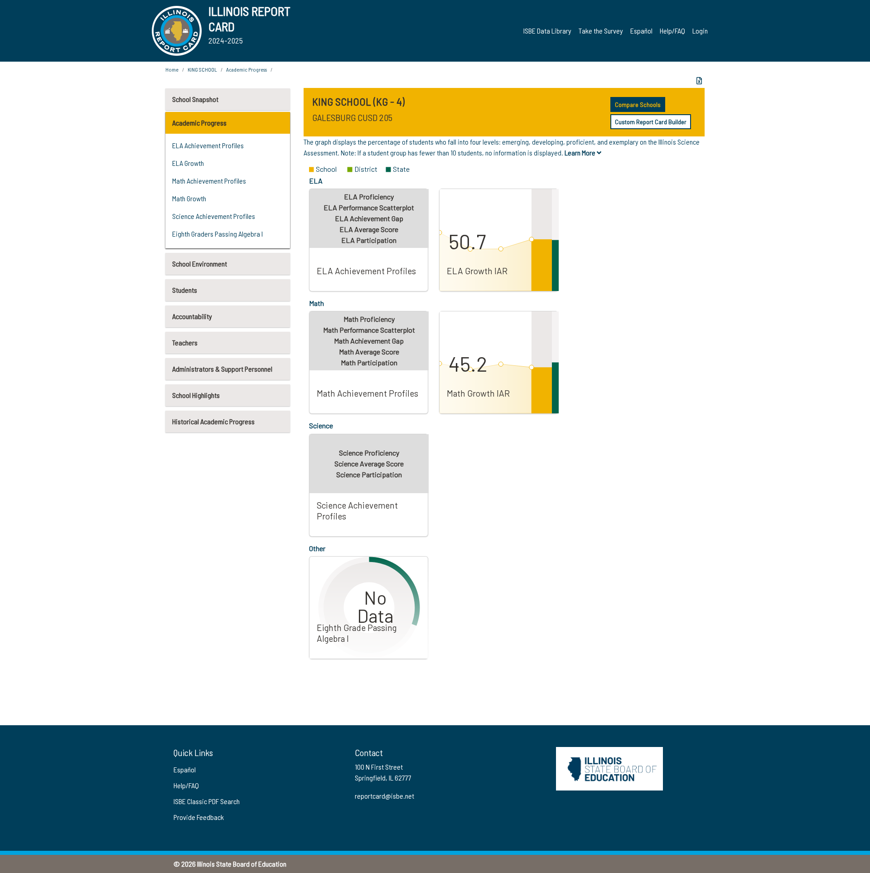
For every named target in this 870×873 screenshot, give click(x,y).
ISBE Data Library (547, 30)
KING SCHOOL (202, 69)
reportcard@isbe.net (384, 795)
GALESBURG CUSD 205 (352, 117)
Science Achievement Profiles (213, 216)
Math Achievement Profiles (209, 180)
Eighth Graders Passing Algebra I (217, 233)
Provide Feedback (199, 817)
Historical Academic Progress (213, 421)
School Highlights (196, 395)
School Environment (199, 263)
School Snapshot (195, 99)
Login (700, 30)
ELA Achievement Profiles (208, 145)
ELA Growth (188, 163)
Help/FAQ (672, 30)
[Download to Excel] (699, 80)
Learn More (581, 152)
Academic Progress (199, 122)
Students (184, 290)
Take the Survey (601, 30)
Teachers (185, 342)
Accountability (192, 316)
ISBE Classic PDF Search (207, 801)
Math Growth (189, 198)
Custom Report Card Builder (650, 122)
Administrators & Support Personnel (222, 368)
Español (641, 30)
